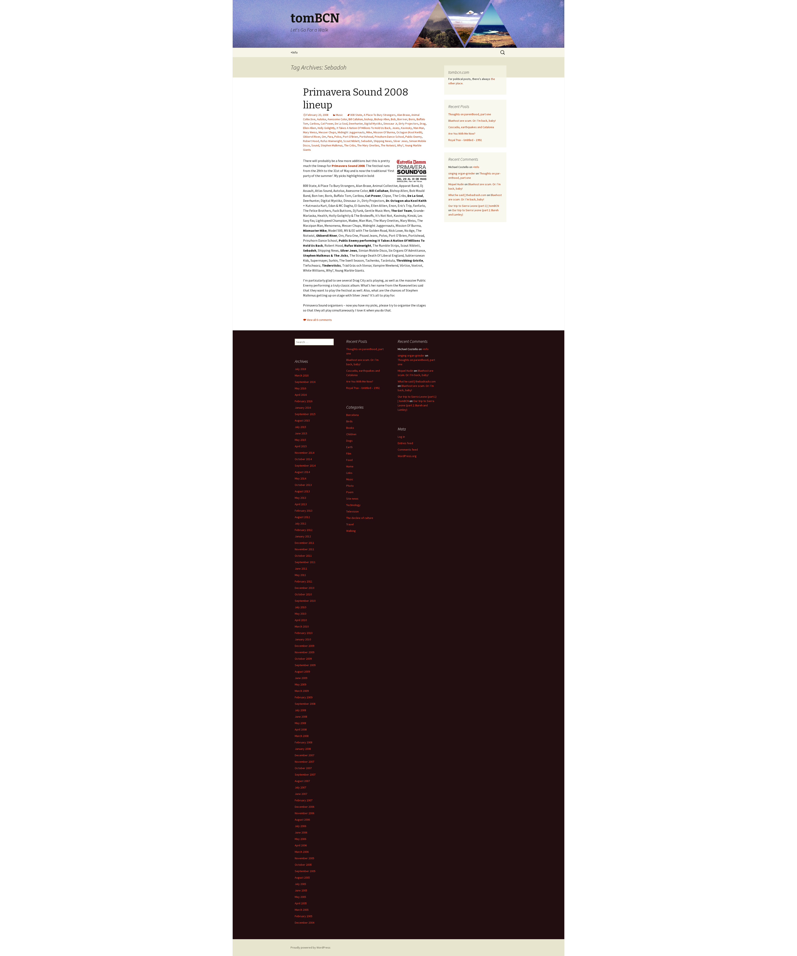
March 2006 (302, 852)
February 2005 (303, 916)
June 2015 (301, 433)
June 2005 (301, 890)
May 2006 (300, 839)
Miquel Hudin (456, 184)
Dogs (349, 440)
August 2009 (302, 671)
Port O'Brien (350, 136)
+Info (294, 52)
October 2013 (303, 485)
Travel (350, 524)
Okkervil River (311, 136)
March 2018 (302, 375)
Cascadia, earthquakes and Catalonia (471, 127)
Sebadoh (366, 141)
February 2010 (303, 633)
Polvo (337, 136)
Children (351, 434)
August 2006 (302, 819)
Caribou (314, 123)
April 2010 (301, 620)
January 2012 (303, 536)
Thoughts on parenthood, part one (469, 114)
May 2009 (300, 684)
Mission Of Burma (384, 132)
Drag (423, 123)
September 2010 (305, 601)
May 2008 (300, 723)
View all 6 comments (319, 320)
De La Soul (341, 123)
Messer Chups (327, 132)
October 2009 (303, 659)
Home (349, 466)
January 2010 (303, 639)
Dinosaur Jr (390, 123)
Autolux (321, 119)
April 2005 (301, 903)
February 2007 (303, 800)
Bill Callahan (355, 119)
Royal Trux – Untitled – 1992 (465, 140)
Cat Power (327, 123)
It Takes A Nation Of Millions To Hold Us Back (364, 128)
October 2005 (303, 865)
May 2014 (300, 478)
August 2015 (302, 420)
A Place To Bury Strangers (380, 115)
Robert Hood (311, 141)
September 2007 (305, 774)
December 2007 (304, 755)
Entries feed (405, 443)
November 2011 (304, 549)
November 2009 (304, 652)
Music (339, 115)
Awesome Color (337, 119)
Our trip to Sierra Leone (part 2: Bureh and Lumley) (416, 405)
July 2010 (300, 607)
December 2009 (304, 646)
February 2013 (303, 510)
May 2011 (300, 575)
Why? (400, 145)
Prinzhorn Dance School (389, 136)
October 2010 (303, 594)
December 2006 (304, 807)
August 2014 (302, 472)
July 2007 (300, 787)
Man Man (418, 128)
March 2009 (302, 691)
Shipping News (383, 141)
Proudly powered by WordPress (310, 947)
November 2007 (304, 762)
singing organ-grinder (461, 173)
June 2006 (301, 832)
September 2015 (305, 414)
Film (348, 453)
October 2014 (303, 459)
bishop (368, 119)
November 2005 (304, 858)
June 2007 (301, 794)
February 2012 (303, 530)
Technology (353, 505)
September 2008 (305, 704)
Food (349, 460)
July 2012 (300, 523)
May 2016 (300, 388)
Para (330, 136)
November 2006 (304, 813)
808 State (356, 115)
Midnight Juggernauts (351, 132)
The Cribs (350, 145)
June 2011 (301, 568)
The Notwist (388, 145)
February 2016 (303, 401)
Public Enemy (413, 136)
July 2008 (300, 710)
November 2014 (304, 453)
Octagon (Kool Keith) (409, 132)
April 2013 (301, 504)
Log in (401, 437)
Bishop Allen (381, 119)
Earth (349, 447)
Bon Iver (402, 119)
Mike (369, 132)
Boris (412, 119)
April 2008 (301, 729)
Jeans (396, 128)
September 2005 (305, 871)
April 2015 (301, 446)
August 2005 (302, 877)
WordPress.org (407, 456)
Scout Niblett (351, 141)
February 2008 (303, 742)
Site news (352, 498)
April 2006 (301, 845)
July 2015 (300, 427)
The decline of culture (359, 518)
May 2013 (300, 498)
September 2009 (305, 665)
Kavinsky (406, 128)
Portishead (366, 136)
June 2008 (301, 716)
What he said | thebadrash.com (467, 195)
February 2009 (303, 697)
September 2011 (305, 562)
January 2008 (303, 749)
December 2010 (304, 588)
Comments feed (408, 449)
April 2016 (301, 395)
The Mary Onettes (368, 145)
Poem (349, 492)
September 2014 (305, 465)
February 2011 (303, 581)
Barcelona (352, 415)
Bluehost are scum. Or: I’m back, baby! (472, 121)
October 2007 (303, 768)
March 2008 (302, 736)
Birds (349, 421)
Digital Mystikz (373, 123)
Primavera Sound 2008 (348, 166)
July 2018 (300, 369)
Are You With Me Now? (461, 133)
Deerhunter (356, 123)
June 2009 (301, 678)
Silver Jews (400, 141)
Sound (315, 145)
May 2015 (300, 440)
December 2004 (304, 922)
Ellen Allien (309, 128)
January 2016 (303, 407)
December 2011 (304, 543)
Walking (351, 531)
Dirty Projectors (408, 123)
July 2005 (300, 884)
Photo (350, 486)
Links (349, 473)
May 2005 (300, 897)
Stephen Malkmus (332, 145)
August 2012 (302, 517)
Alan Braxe (403, 115)
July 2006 (300, 826)
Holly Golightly (326, 128)
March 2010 (302, 626)
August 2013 (302, 491)
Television (352, 511)
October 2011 (303, 556)
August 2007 (302, 781)
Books (350, 428)
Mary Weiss (310, 132)
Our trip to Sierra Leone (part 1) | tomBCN (473, 206)
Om (324, 136)
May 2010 (300, 613)
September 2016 (305, 382)
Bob (393, 119)
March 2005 (302, 910)
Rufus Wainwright (331, 141)
